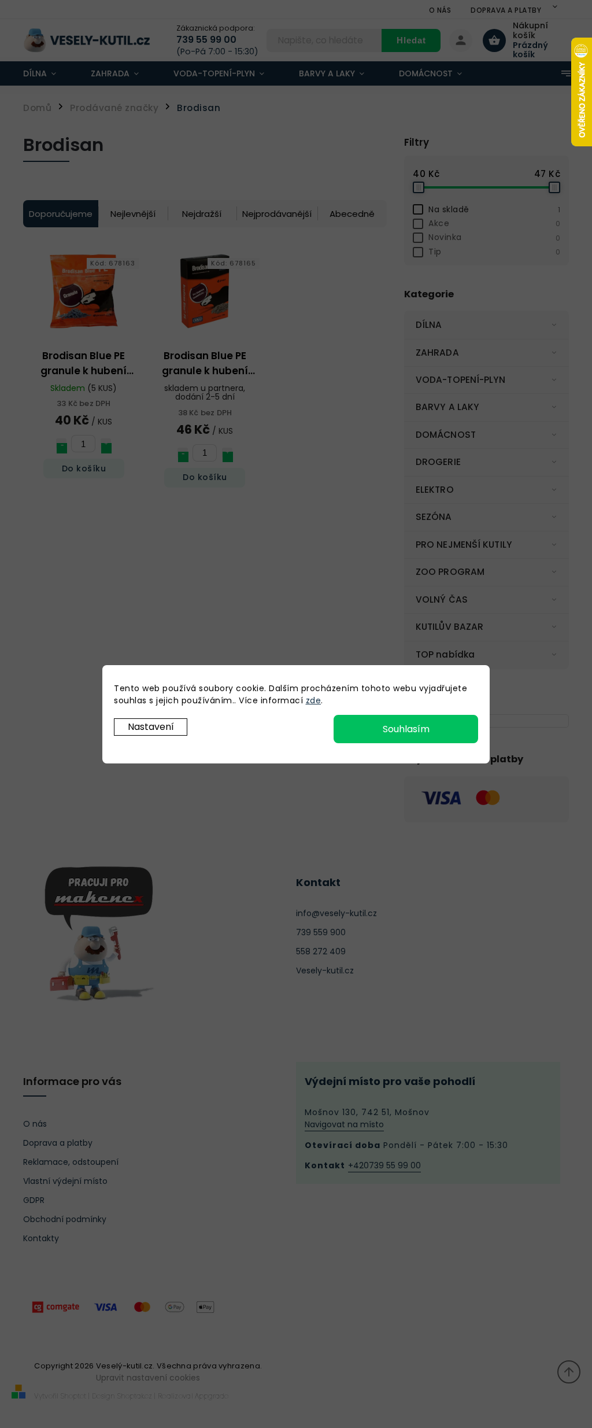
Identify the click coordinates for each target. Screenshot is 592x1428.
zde (313, 700)
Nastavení (151, 726)
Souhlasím (406, 729)
